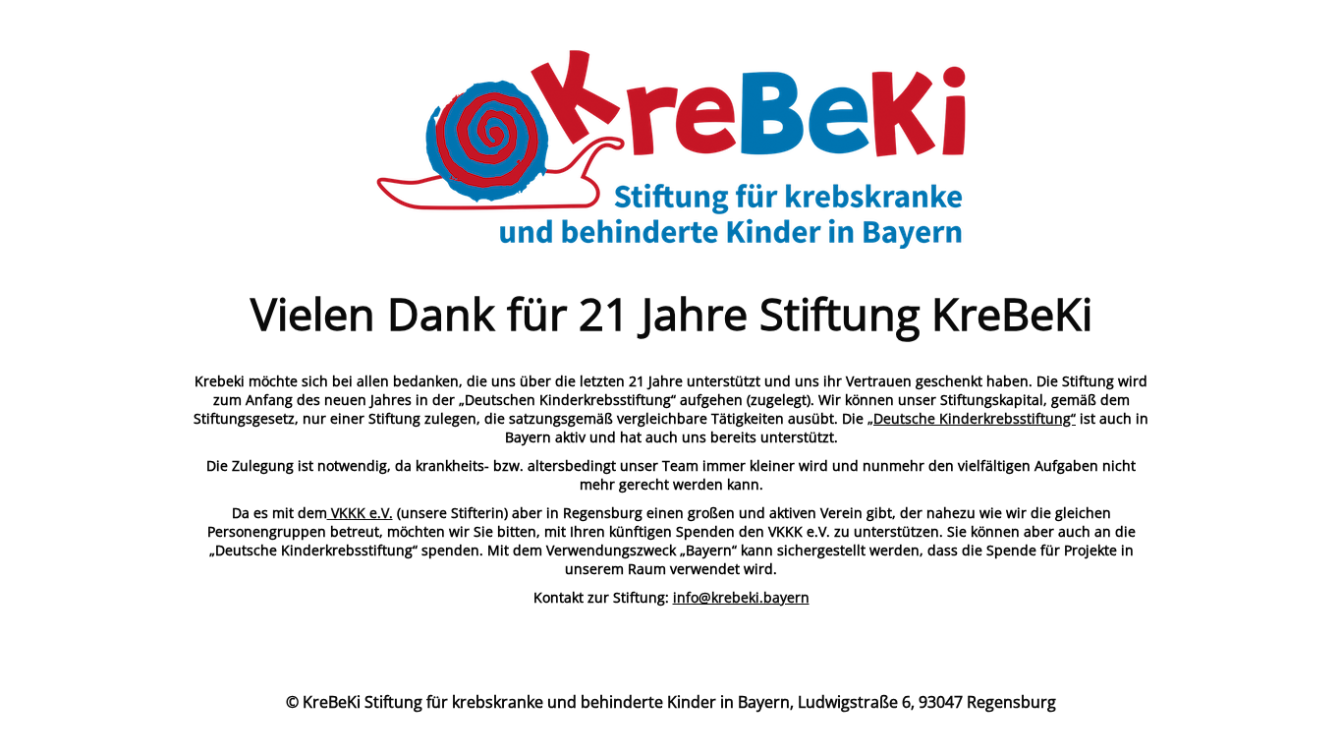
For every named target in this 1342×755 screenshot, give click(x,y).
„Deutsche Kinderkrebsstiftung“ (971, 418)
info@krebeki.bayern (741, 597)
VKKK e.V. (360, 512)
